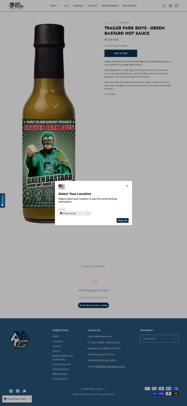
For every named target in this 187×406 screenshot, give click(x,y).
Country (61, 209)
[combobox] (68, 213)
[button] (127, 186)
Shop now (122, 220)
